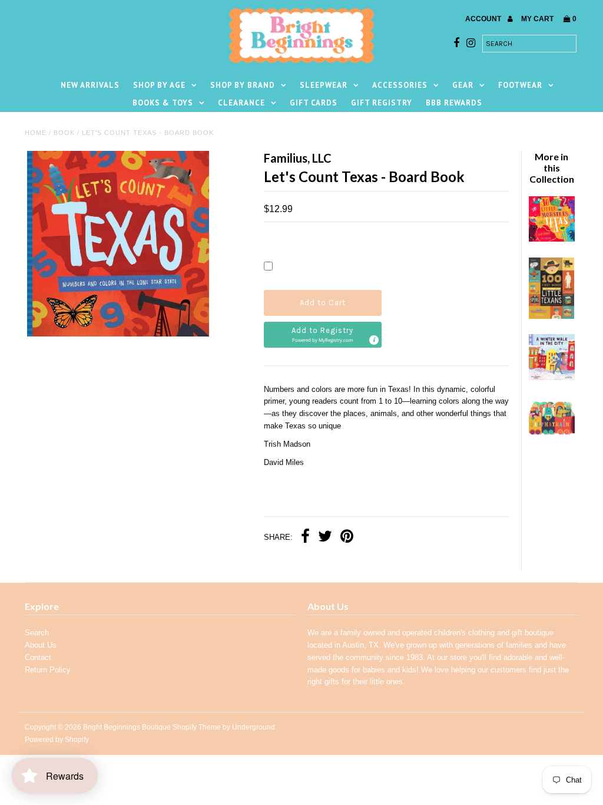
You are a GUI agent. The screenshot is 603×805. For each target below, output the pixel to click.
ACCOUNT (484, 19)
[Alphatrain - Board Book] (551, 438)
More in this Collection (551, 167)
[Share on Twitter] (325, 538)
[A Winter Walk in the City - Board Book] (551, 377)
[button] (323, 335)
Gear (462, 85)
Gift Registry (381, 103)
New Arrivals (90, 85)
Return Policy (48, 669)
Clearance (241, 103)
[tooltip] (373, 339)
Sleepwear (323, 85)
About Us (41, 645)
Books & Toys (162, 103)
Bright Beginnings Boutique (127, 727)
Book (64, 132)
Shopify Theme (197, 727)
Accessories (400, 85)
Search (37, 632)
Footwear (520, 85)
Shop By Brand (242, 85)
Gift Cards (313, 103)
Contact (38, 657)
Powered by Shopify (57, 739)
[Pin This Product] (346, 538)
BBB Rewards (454, 103)
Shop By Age (159, 85)
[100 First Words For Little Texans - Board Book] (551, 316)
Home (36, 132)
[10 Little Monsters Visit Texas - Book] (551, 239)
